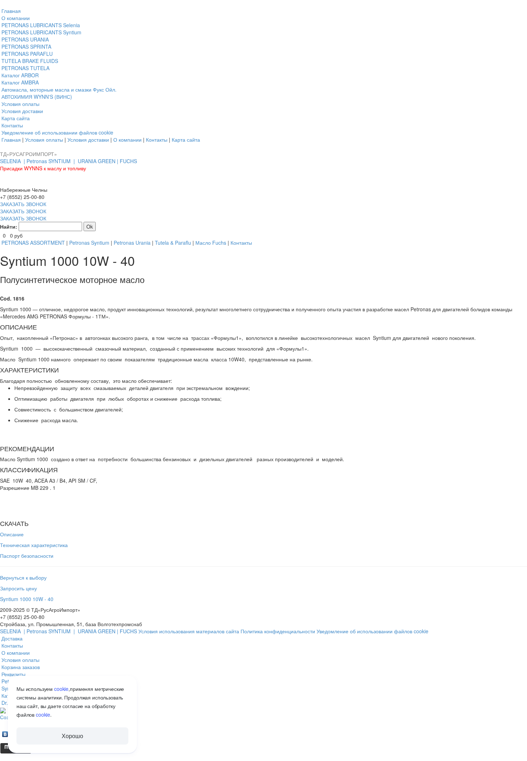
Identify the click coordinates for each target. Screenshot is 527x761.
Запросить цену (18, 588)
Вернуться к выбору (23, 577)
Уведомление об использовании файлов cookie (372, 631)
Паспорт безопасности (26, 555)
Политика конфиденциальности (279, 631)
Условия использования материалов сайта (189, 631)
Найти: (8, 226)
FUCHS (128, 161)
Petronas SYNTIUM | (51, 161)
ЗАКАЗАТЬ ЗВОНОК (23, 204)
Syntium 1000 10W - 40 (26, 599)
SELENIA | (13, 161)
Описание (12, 534)
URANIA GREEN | (99, 161)
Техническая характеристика (34, 544)
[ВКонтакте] (5, 732)
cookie (61, 688)
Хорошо (72, 736)
